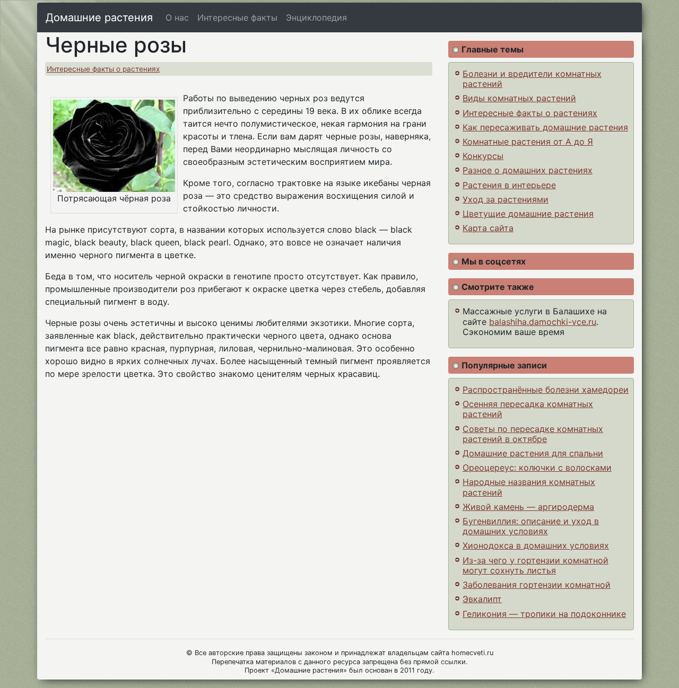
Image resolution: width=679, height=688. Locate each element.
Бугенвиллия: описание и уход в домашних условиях (531, 526)
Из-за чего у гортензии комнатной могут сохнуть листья (535, 565)
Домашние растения (99, 17)
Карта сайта (488, 228)
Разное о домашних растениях (528, 170)
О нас (177, 17)
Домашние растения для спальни (533, 453)
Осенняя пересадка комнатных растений (528, 409)
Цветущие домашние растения (528, 213)
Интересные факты (237, 17)
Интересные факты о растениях (103, 69)
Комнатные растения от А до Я (528, 141)
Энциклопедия (316, 17)
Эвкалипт (482, 599)
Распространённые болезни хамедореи (546, 389)
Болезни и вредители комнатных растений (532, 78)
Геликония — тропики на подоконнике (544, 613)
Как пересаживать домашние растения (545, 127)
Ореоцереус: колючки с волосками (537, 467)
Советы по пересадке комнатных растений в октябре (533, 434)
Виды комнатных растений (519, 98)
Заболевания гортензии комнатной (537, 584)
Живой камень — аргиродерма (528, 506)
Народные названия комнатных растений (529, 487)
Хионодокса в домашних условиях (536, 545)
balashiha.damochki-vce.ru (542, 321)
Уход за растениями (506, 199)
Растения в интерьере (509, 185)
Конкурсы (483, 156)
